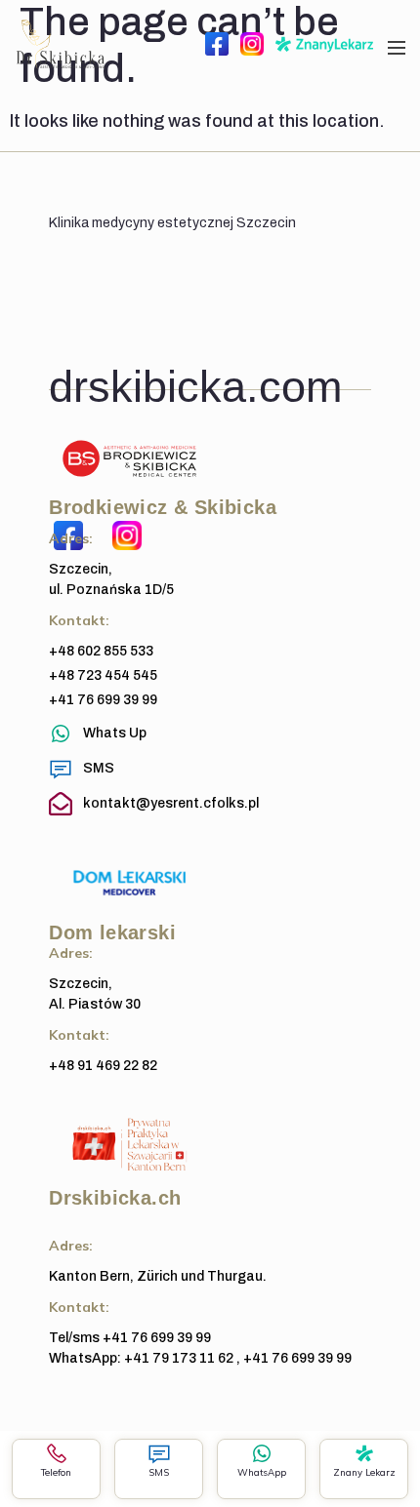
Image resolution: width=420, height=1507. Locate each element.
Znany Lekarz (364, 1472)
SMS (158, 1472)
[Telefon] (56, 1453)
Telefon (56, 1472)
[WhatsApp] (261, 1453)
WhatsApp (261, 1472)
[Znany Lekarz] (364, 1453)
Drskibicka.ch (115, 1198)
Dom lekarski (112, 932)
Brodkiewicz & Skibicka (162, 507)
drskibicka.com (195, 386)
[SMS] (159, 1453)
